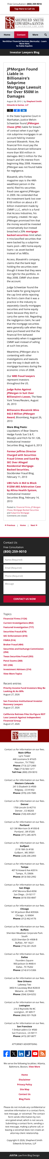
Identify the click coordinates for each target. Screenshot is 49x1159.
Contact (21, 34)
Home (7, 34)
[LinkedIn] (21, 1053)
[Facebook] (6, 1053)
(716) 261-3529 (28, 945)
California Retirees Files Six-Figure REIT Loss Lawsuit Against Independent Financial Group (24, 717)
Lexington (24, 1005)
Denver (24, 804)
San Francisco (24, 1026)
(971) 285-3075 (28, 834)
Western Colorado (24, 783)
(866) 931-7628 (28, 1015)
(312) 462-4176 (28, 918)
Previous (10, 525)
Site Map (24, 1089)
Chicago (24, 908)
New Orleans (25, 981)
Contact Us (24, 1094)
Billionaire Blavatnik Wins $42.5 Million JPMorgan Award (23, 413)
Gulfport (24, 846)
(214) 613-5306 (28, 970)
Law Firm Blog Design (24, 1155)
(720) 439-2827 (28, 813)
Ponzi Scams (12, 660)
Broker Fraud (13, 644)
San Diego (24, 887)
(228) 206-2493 (28, 855)
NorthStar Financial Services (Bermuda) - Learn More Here (25, 42)
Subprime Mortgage (20, 513)
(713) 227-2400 (28, 765)
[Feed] (42, 1053)
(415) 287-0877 (28, 1036)
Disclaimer (24, 1079)
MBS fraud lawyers (23, 376)
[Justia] (28, 1053)
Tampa (24, 867)
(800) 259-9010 (29, 772)
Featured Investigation (18, 627)
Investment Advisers (17, 669)
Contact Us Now (24, 598)
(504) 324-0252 (28, 994)
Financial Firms (23, 507)
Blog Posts (24, 1099)
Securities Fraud (15, 631)
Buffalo (25, 929)
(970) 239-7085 (28, 793)
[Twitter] (14, 1053)
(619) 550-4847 (28, 897)
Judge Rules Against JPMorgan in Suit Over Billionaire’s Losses (20, 393)
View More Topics (12, 673)
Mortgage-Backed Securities (26, 510)
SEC (8, 665)
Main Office (24, 752)
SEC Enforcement (15, 635)
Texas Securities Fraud (18, 656)
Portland (24, 825)
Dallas (24, 957)
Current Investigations (18, 622)
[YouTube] (35, 1053)
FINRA (9, 640)
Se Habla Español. (24, 46)
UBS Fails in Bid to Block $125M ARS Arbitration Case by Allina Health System (24, 486)
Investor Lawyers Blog (24, 23)
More (35, 34)
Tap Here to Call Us (24, 8)
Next (34, 525)
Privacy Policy (24, 1084)
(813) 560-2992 (28, 876)
